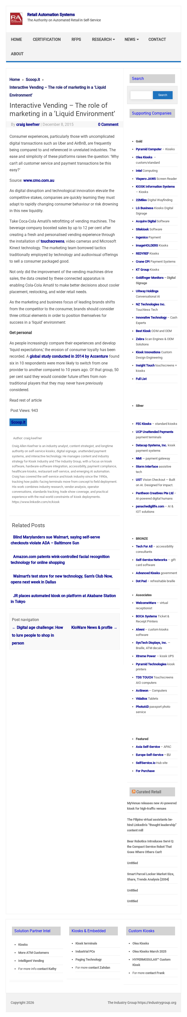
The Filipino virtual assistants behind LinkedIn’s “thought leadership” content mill (152, 825)
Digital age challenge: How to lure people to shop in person (37, 635)
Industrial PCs (85, 951)
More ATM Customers (33, 952)
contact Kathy (46, 969)
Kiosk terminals (86, 943)
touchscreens (52, 241)
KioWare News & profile (94, 627)
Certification (47, 39)
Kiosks (23, 944)
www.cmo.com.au (38, 180)
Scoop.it (18, 422)
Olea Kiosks (140, 943)
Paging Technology (88, 959)
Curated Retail (148, 792)
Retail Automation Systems (51, 14)
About (17, 54)
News (130, 39)
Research (102, 39)
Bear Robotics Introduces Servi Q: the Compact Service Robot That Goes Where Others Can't (150, 846)
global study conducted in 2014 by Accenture (69, 356)
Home (16, 39)
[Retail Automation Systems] (16, 23)
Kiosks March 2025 (149, 951)
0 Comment (108, 124)
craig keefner (28, 124)
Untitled (132, 863)
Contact (157, 39)
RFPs (76, 39)
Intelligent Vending (31, 961)
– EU (153, 755)
